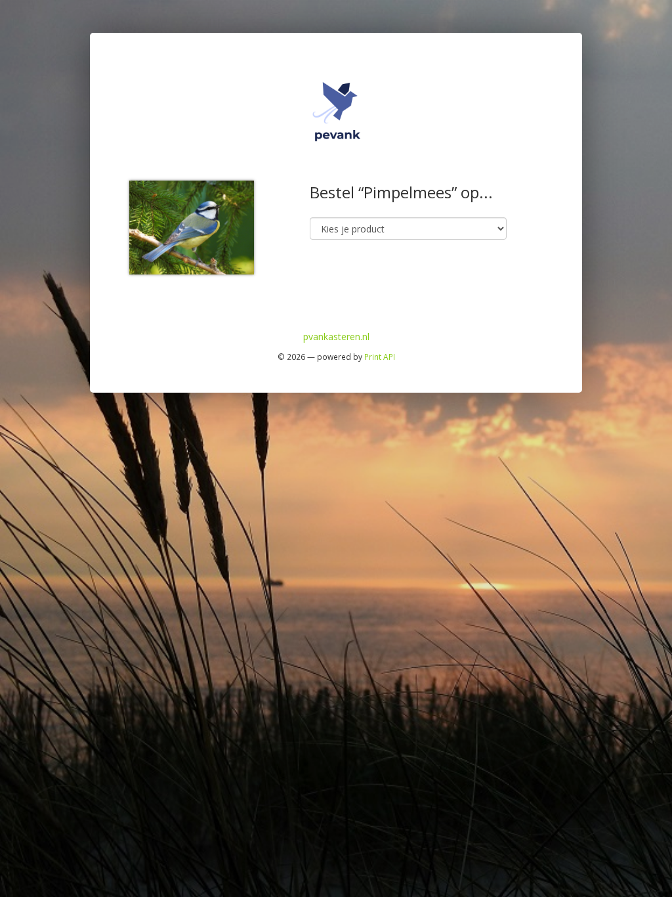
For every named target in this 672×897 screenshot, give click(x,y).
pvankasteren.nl (336, 336)
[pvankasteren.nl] (336, 110)
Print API (379, 356)
